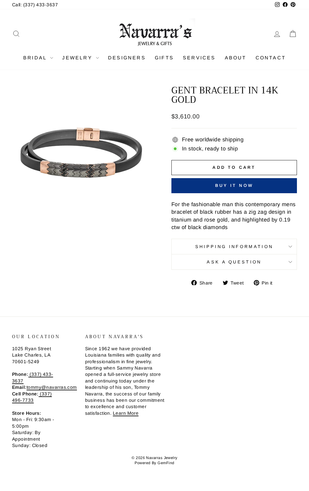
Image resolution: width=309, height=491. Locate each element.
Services (199, 57)
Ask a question (234, 262)
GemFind (166, 463)
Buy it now (234, 185)
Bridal (36, 57)
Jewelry (78, 57)
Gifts (164, 57)
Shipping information (234, 246)
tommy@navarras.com (52, 387)
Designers (127, 57)
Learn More (126, 413)
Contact (271, 57)
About (236, 57)
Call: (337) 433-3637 (35, 4)
